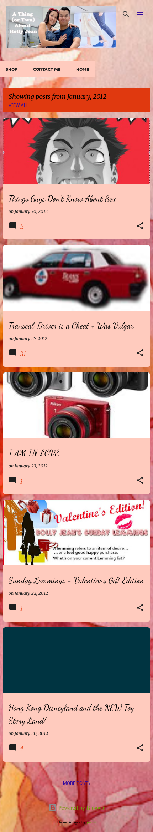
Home (82, 69)
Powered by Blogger (81, 807)
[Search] (126, 14)
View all (19, 105)
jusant (91, 822)
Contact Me (46, 69)
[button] (140, 226)
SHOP (11, 69)
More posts (76, 783)
